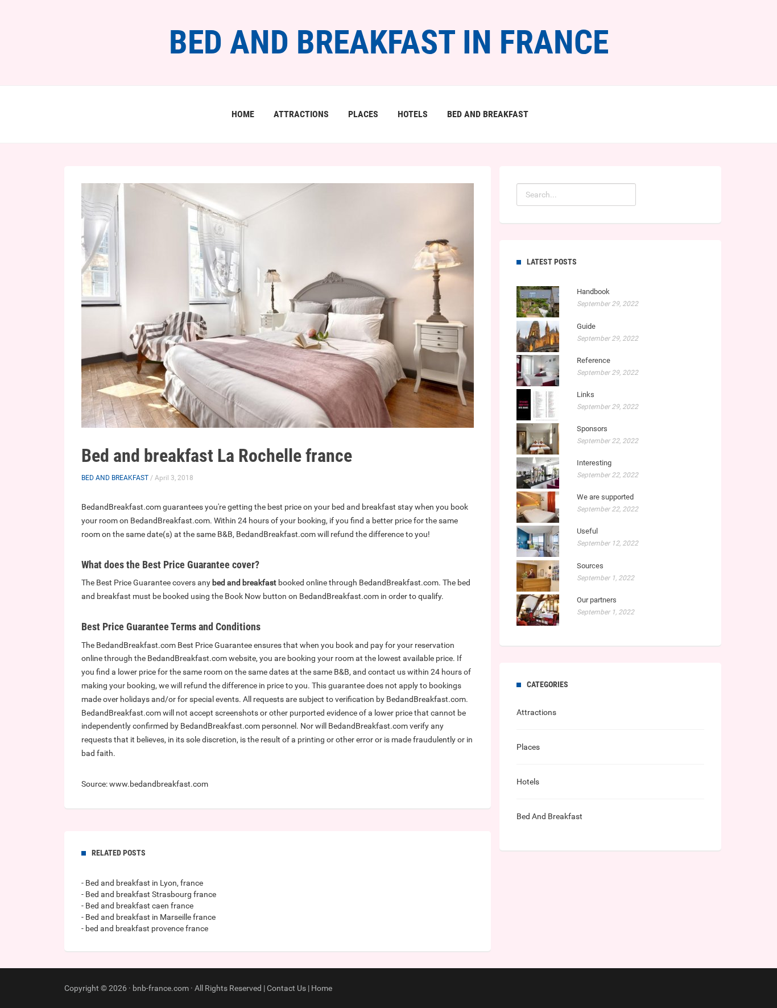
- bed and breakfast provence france (144, 928)
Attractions (301, 114)
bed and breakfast (244, 582)
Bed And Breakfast (487, 114)
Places (363, 114)
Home (243, 114)
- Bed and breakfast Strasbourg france (148, 894)
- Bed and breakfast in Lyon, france (142, 882)
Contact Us (286, 988)
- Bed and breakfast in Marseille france (148, 917)
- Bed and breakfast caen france (137, 905)
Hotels (413, 114)
